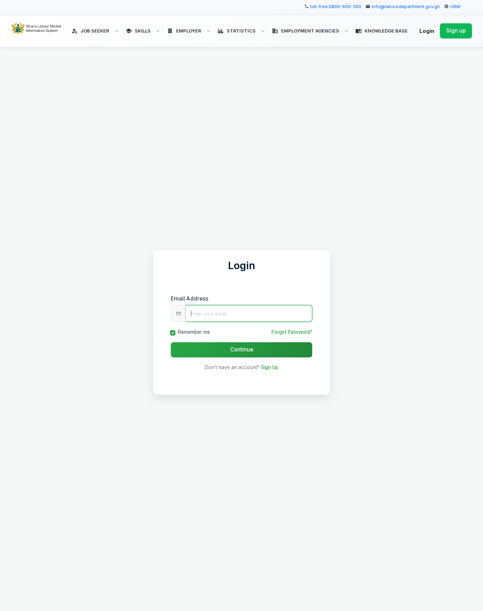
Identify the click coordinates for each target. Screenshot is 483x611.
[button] (96, 31)
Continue (241, 349)
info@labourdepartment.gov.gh (406, 6)
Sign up (456, 31)
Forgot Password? (292, 332)
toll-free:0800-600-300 (335, 6)
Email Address (189, 298)
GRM (455, 6)
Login (426, 31)
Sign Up (269, 367)
